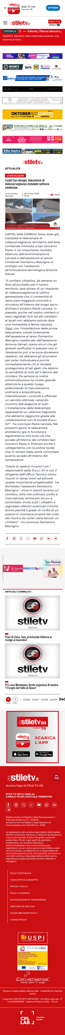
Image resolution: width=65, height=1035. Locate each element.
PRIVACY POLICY (19, 886)
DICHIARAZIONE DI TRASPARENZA (28, 899)
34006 (26, 699)
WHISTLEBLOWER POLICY (24, 913)
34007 (35, 699)
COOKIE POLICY (18, 919)
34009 (53, 699)
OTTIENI (53, 7)
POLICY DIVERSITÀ (20, 893)
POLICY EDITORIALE (20, 873)
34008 (44, 699)
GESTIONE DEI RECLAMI (22, 906)
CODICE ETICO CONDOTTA (24, 880)
